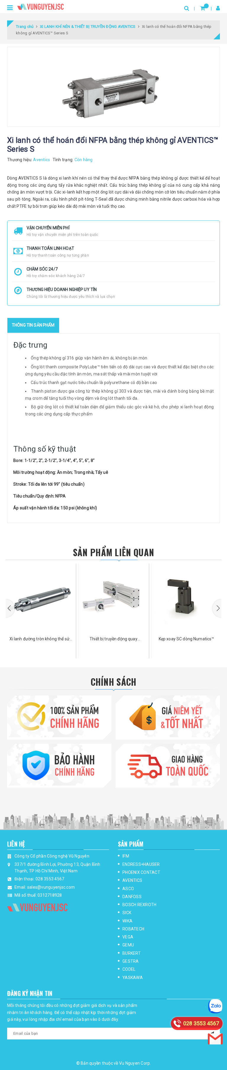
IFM (125, 856)
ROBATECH (133, 929)
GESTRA (130, 961)
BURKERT (131, 953)
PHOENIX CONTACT (141, 872)
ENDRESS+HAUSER (141, 864)
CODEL (128, 969)
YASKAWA (132, 977)
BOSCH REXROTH (139, 904)
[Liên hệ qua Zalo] (215, 1006)
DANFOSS (132, 896)
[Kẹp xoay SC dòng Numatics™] (186, 598)
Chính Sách (114, 681)
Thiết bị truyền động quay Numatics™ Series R (113, 639)
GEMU (128, 945)
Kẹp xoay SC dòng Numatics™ (186, 638)
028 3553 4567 (49, 879)
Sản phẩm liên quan (113, 552)
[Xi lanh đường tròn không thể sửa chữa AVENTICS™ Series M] (41, 598)
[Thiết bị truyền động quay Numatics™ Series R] (114, 598)
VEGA (127, 937)
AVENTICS (132, 880)
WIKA (127, 921)
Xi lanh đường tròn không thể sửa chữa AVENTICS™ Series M (40, 639)
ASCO (128, 888)
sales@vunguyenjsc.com (51, 887)
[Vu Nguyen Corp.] (40, 6)
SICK (126, 912)
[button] (10, 608)
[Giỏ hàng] (202, 8)
